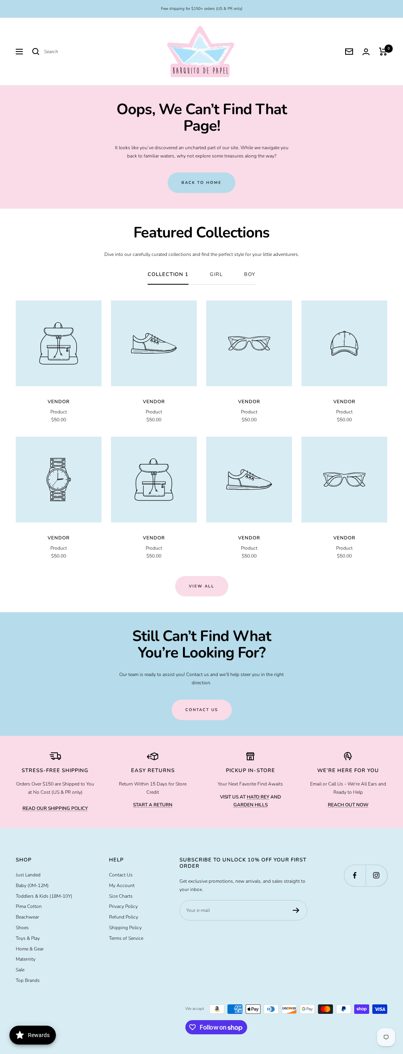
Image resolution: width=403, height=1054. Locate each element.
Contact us (201, 710)
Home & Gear (30, 949)
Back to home (201, 182)
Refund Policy (123, 917)
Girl (216, 274)
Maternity (25, 959)
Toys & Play (28, 938)
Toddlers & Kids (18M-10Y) (44, 896)
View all (201, 586)
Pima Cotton (29, 906)
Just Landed (28, 875)
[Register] (296, 910)
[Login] (366, 51)
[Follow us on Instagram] (376, 875)
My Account (122, 885)
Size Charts (121, 896)
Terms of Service (126, 938)
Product (58, 412)
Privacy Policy (123, 906)
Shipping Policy (125, 927)
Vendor (59, 401)
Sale (20, 970)
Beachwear (27, 917)
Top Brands (28, 980)
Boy (249, 274)
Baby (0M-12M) (32, 885)
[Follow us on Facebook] (355, 875)
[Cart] (383, 52)
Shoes (22, 927)
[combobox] (103, 52)
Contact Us (121, 875)
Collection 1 (168, 274)
